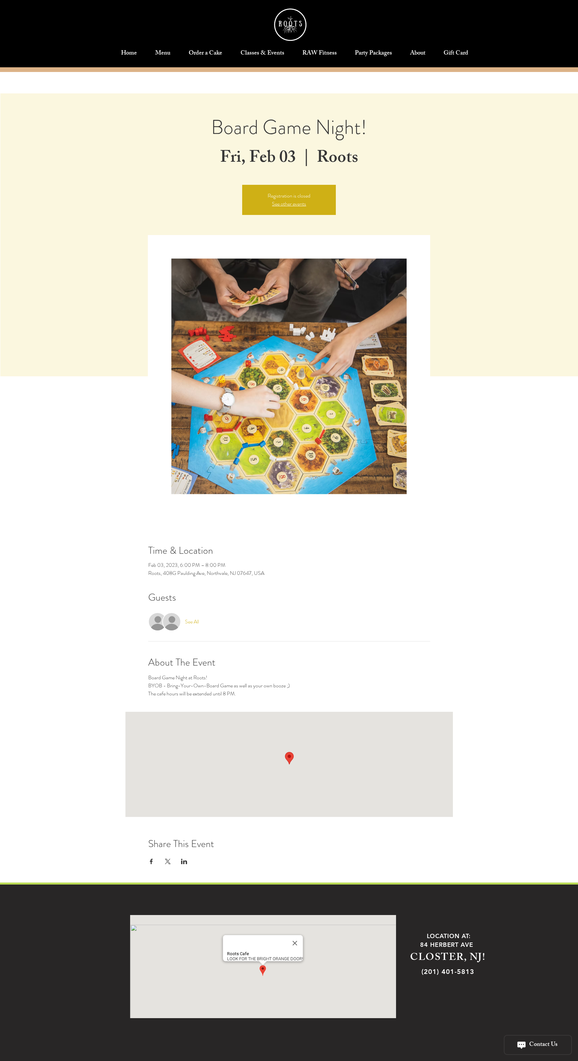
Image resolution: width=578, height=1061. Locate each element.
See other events (289, 204)
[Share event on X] (168, 861)
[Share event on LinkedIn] (184, 861)
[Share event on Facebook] (151, 861)
